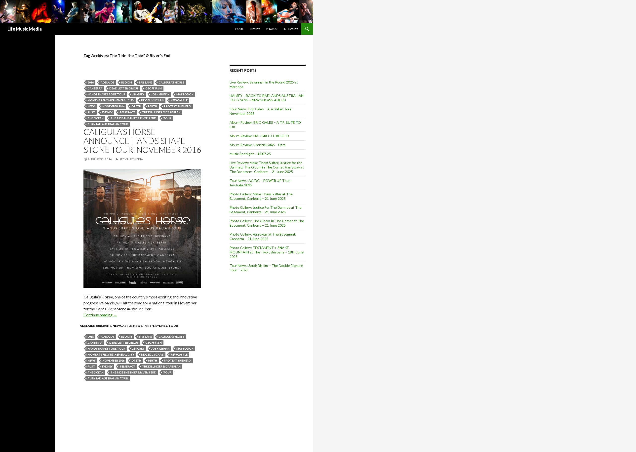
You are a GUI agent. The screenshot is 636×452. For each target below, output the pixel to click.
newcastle (179, 100)
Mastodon (185, 94)
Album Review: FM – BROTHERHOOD (259, 136)
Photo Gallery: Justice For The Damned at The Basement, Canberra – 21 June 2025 (266, 209)
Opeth (136, 106)
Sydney (107, 112)
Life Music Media (24, 29)
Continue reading (100, 314)
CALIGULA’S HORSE (171, 82)
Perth (149, 326)
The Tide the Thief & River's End (133, 118)
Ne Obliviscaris (152, 100)
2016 (91, 82)
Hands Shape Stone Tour (106, 94)
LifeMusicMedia (131, 159)
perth (152, 106)
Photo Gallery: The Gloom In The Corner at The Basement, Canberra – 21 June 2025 (267, 223)
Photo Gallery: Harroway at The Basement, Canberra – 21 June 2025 (263, 236)
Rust (91, 112)
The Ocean (96, 118)
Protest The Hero (177, 106)
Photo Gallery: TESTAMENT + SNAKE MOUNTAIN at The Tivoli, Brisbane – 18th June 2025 (267, 252)
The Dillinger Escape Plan (161, 112)
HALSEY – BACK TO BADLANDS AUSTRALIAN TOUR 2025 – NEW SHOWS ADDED (267, 97)
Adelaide (107, 82)
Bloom (126, 82)
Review (255, 28)
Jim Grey (138, 94)
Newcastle (122, 326)
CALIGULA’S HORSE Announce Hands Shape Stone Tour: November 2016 (142, 141)
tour (167, 118)
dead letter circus (123, 88)
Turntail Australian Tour (108, 124)
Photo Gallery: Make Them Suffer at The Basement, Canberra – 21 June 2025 (261, 196)
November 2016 (113, 106)
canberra (95, 88)
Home (239, 28)
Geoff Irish (153, 88)
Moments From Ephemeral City (111, 100)
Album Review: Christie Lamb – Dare (258, 145)
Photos (271, 28)
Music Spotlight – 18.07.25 (250, 154)
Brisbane (145, 82)
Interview (290, 28)
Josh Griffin (160, 94)
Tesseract (127, 112)
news (92, 106)
